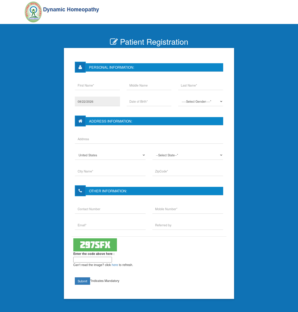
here (115, 265)
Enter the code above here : (94, 253)
